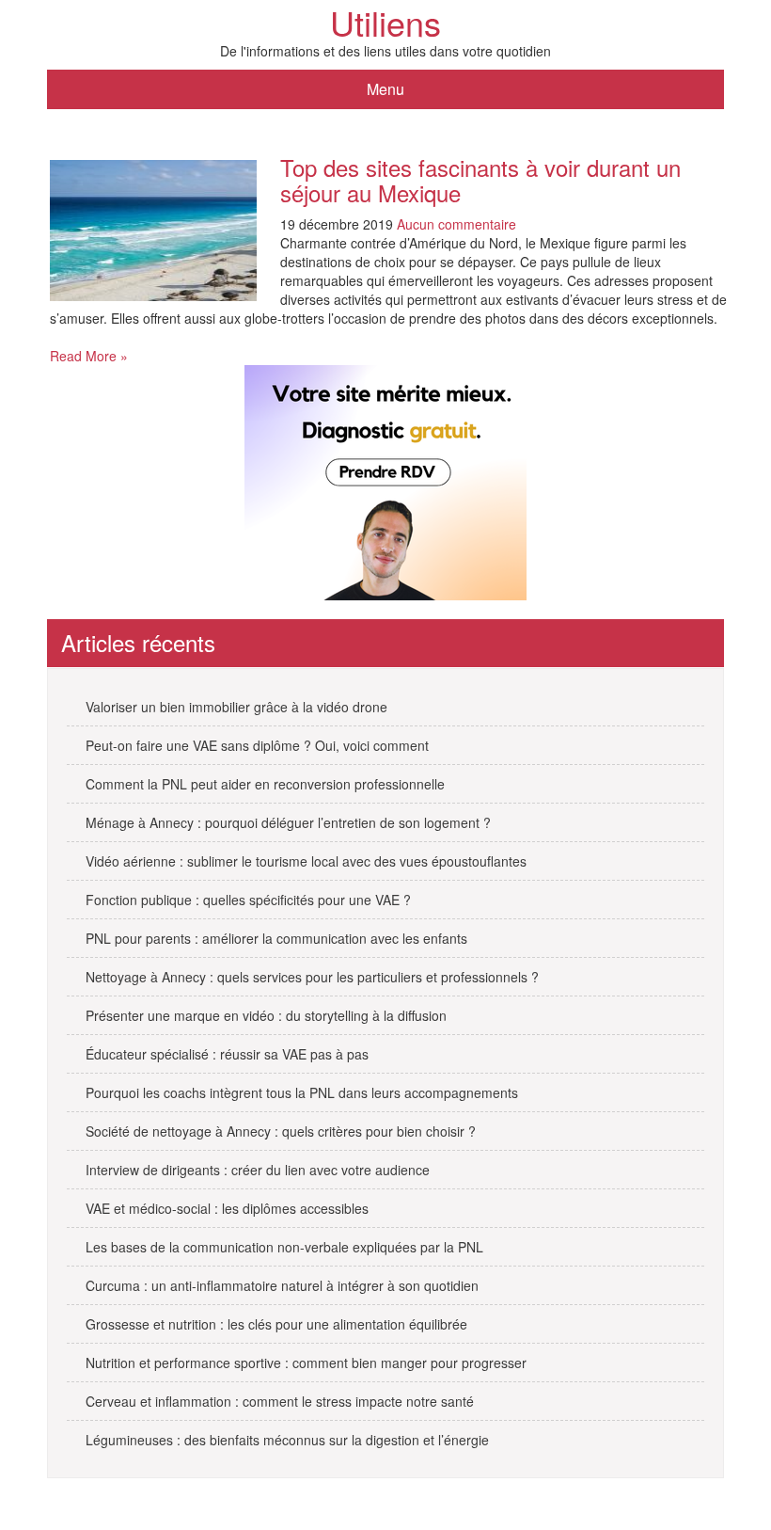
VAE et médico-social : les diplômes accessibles (227, 1208)
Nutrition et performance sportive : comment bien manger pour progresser (306, 1362)
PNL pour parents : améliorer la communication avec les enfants (276, 938)
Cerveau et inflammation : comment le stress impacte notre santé (280, 1401)
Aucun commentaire (456, 224)
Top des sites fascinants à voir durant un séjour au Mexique (480, 179)
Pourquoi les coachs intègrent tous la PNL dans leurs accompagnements (302, 1092)
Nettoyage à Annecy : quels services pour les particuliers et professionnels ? (312, 976)
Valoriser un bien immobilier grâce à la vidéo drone (236, 706)
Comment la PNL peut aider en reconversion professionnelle (265, 783)
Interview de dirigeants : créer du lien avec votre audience (258, 1169)
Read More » (89, 355)
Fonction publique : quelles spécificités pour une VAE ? (248, 899)
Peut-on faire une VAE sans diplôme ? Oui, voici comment (257, 745)
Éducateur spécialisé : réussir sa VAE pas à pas (227, 1053)
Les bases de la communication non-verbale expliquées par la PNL (284, 1246)
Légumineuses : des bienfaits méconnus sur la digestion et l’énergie (287, 1439)
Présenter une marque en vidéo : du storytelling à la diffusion (266, 1015)
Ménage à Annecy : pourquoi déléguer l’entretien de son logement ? (288, 822)
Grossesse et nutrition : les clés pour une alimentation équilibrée (276, 1324)
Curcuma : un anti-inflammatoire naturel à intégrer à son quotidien (282, 1285)
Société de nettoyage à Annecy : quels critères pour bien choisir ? (281, 1131)
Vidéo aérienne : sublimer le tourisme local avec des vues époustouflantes (306, 861)
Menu (385, 89)
